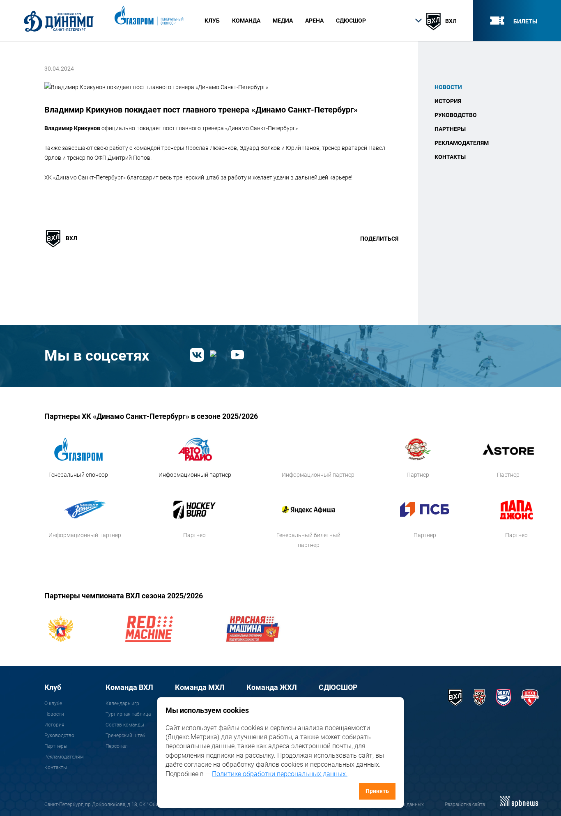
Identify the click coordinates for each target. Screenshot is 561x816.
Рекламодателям (462, 143)
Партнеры (450, 129)
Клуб (52, 687)
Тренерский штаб (125, 735)
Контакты (450, 157)
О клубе (53, 703)
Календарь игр (122, 703)
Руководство (456, 115)
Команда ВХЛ (129, 687)
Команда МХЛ (200, 687)
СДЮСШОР (351, 20)
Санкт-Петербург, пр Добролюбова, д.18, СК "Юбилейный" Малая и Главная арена (138, 804)
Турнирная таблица (128, 714)
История (448, 101)
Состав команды (125, 725)
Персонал (117, 746)
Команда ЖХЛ (271, 687)
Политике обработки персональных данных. (279, 774)
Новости (448, 87)
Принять (377, 791)
